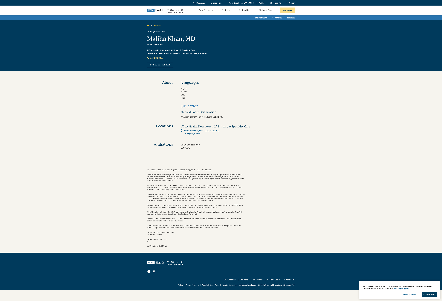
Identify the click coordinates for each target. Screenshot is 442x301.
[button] (199, 3)
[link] (149, 271)
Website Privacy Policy (210, 285)
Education (190, 106)
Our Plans (244, 279)
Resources (290, 17)
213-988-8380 (156, 57)
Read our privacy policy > (402, 289)
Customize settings (409, 294)
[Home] (148, 25)
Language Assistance (247, 285)
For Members (261, 17)
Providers (157, 25)
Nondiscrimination (229, 285)
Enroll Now (287, 10)
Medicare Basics (273, 279)
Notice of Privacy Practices (188, 285)
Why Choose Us (230, 279)
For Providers (276, 17)
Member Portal (217, 3)
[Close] (436, 283)
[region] (399, 290)
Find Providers (257, 279)
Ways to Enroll (289, 279)
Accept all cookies (429, 294)
